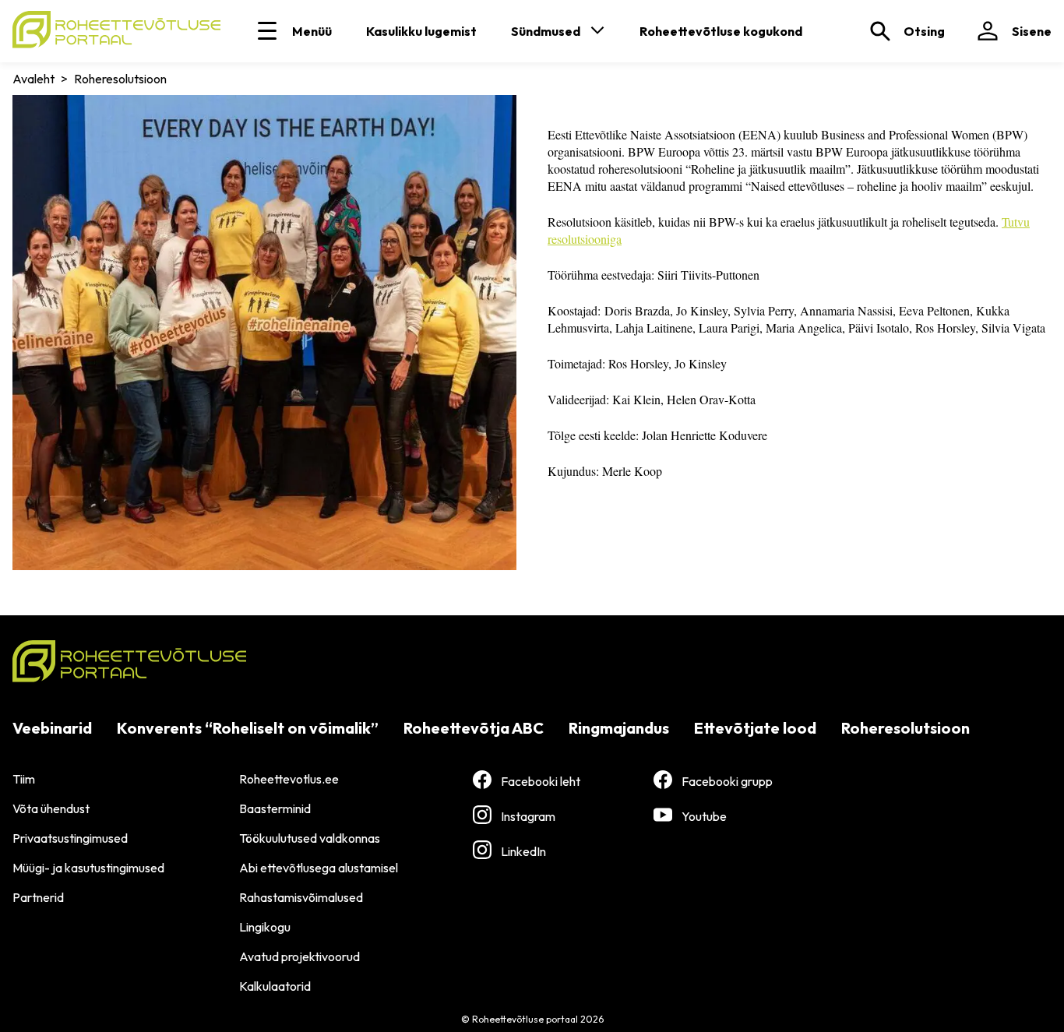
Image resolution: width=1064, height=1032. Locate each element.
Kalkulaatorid (275, 986)
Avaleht (33, 78)
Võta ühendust (51, 808)
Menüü (312, 31)
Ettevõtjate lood (755, 728)
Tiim (23, 779)
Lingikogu (265, 927)
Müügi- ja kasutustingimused (88, 867)
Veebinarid (52, 728)
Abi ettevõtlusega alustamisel (318, 867)
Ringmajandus (619, 728)
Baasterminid (275, 808)
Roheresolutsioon (905, 728)
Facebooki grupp (727, 781)
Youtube (704, 816)
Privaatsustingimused (70, 838)
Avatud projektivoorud (299, 956)
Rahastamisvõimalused (301, 897)
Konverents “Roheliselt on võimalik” (248, 728)
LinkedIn (523, 851)
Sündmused (545, 31)
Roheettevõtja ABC (473, 728)
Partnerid (38, 897)
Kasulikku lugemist (421, 31)
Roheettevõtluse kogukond (720, 31)
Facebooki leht (540, 781)
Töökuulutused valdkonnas (309, 838)
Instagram (528, 816)
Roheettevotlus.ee (289, 779)
